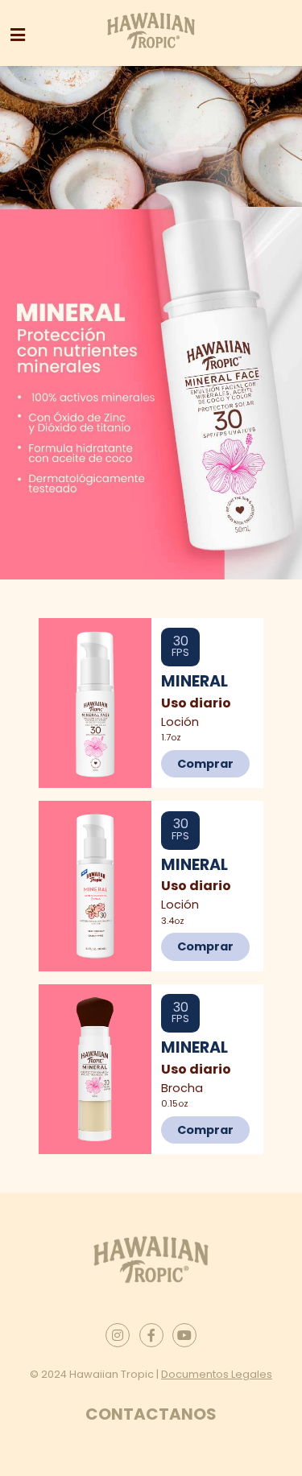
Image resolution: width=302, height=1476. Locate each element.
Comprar (205, 764)
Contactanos (151, 1414)
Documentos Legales (216, 1374)
